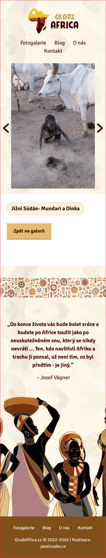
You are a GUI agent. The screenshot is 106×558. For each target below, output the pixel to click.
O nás (79, 42)
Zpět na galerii (29, 231)
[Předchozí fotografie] (6, 128)
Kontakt (53, 51)
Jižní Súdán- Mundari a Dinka (45, 208)
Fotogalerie (33, 42)
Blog (59, 42)
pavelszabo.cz (53, 546)
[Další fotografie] (100, 128)
